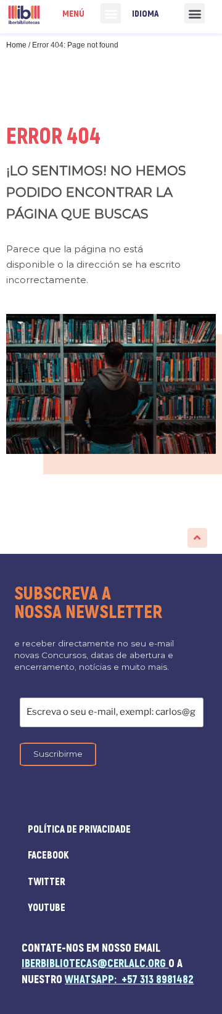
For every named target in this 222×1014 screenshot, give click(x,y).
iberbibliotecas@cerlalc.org (94, 964)
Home (16, 45)
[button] (111, 13)
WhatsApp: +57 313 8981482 (129, 980)
